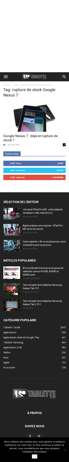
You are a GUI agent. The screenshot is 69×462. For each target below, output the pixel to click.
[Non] (64, 449)
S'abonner (57, 177)
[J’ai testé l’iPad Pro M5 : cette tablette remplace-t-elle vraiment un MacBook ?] (11, 214)
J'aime (60, 163)
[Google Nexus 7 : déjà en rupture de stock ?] (34, 116)
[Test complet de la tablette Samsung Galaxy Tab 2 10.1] (11, 305)
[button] (5, 76)
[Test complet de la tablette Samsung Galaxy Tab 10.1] (11, 289)
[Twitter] (39, 436)
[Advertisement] (34, 36)
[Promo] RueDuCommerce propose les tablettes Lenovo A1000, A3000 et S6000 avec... (43, 271)
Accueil (6, 84)
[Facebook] (30, 436)
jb (4, 144)
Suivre (59, 170)
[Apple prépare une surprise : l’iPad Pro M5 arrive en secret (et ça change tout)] (11, 230)
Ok (34, 456)
